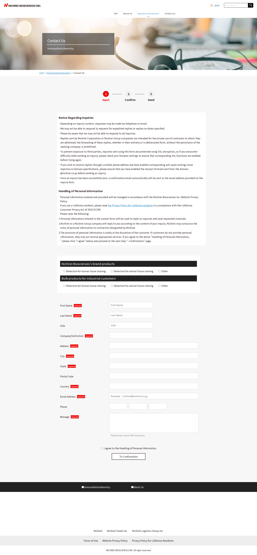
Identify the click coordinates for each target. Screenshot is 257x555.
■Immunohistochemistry (96, 487)
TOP (41, 72)
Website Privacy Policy (114, 540)
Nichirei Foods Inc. (117, 531)
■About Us (137, 487)
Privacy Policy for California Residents (153, 540)
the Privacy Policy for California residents (130, 205)
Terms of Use (90, 540)
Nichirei (98, 531)
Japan (217, 5)
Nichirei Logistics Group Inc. (147, 531)
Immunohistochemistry (58, 72)
